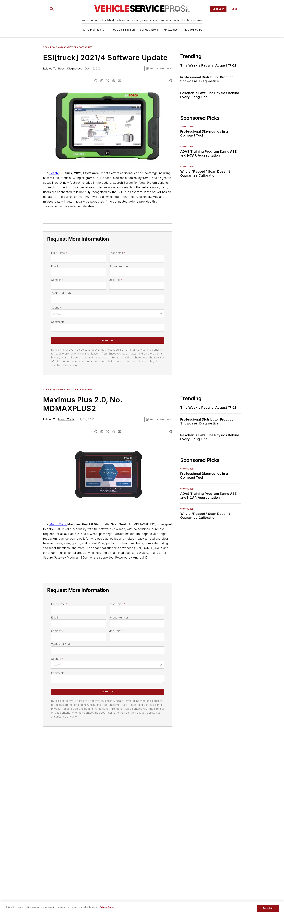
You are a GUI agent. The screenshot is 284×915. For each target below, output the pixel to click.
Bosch (54, 173)
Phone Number (118, 266)
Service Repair (149, 30)
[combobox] (107, 313)
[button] (45, 9)
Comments (57, 321)
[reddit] (113, 80)
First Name (59, 252)
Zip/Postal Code (61, 293)
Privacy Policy (107, 907)
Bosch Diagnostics (70, 68)
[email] (119, 80)
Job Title (116, 279)
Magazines (171, 30)
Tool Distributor (123, 30)
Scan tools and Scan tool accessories (67, 47)
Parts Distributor (94, 30)
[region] (142, 908)
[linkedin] (101, 80)
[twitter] (107, 80)
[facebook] (95, 80)
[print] (170, 80)
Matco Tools (66, 419)
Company (57, 279)
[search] (51, 9)
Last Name (117, 252)
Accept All (268, 908)
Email (55, 266)
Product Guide (192, 30)
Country (57, 307)
